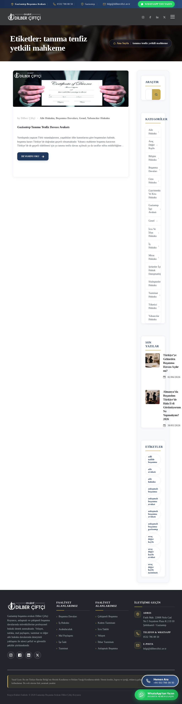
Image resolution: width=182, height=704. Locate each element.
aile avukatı (152, 470)
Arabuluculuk (65, 629)
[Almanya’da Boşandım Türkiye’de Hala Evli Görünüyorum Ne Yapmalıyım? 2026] (152, 392)
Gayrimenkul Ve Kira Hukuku (155, 194)
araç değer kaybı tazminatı (153, 568)
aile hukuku (152, 480)
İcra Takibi (103, 629)
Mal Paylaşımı (66, 635)
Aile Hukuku (47, 118)
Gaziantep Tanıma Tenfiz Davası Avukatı (43, 127)
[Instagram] (143, 17)
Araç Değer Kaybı (152, 145)
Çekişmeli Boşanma (107, 616)
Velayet (101, 635)
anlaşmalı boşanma (153, 490)
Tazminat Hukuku (153, 295)
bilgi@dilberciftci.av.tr (154, 648)
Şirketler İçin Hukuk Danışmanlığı (155, 270)
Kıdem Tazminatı (106, 623)
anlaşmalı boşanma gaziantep (153, 526)
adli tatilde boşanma (152, 459)
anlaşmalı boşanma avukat (153, 501)
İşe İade (62, 642)
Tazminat (63, 648)
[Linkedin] (157, 17)
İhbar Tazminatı (106, 642)
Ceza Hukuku (153, 181)
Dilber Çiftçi (28, 118)
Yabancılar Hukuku (98, 118)
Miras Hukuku (153, 257)
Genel (82, 118)
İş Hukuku (153, 246)
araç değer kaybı (151, 539)
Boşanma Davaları (67, 118)
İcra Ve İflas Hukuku (153, 232)
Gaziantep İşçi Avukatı (154, 209)
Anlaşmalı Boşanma (108, 648)
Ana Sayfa (123, 43)
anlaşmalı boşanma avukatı (153, 514)
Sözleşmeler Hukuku (155, 283)
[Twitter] (164, 17)
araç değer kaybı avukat (151, 553)
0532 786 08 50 (151, 637)
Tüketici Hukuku (153, 306)
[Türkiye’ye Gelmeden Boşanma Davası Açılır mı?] (152, 355)
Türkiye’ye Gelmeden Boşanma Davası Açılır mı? (171, 363)
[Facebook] (150, 17)
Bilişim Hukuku (153, 158)
